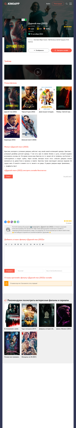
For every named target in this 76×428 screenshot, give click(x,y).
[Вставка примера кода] (37, 244)
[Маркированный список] (24, 244)
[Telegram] (18, 222)
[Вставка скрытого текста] (42, 244)
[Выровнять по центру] (18, 244)
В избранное (40, 50)
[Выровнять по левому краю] (15, 244)
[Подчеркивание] (11, 244)
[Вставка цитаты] (34, 244)
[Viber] (12, 222)
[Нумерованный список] (27, 244)
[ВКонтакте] (5, 222)
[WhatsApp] (15, 222)
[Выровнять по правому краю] (20, 244)
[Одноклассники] (8, 222)
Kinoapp (13, 3)
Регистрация (58, 3)
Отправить (9, 271)
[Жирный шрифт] (6, 244)
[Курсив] (9, 244)
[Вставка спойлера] (40, 244)
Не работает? (67, 176)
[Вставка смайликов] (30, 244)
